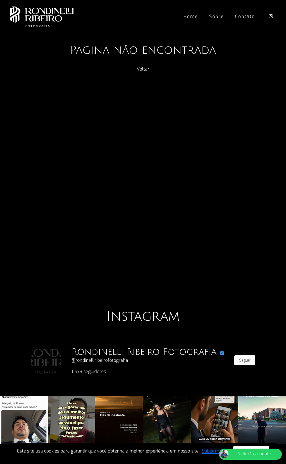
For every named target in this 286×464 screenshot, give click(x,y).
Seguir (245, 360)
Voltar (143, 69)
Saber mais (213, 451)
